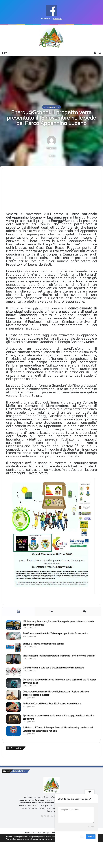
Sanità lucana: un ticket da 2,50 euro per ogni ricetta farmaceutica (55, 633)
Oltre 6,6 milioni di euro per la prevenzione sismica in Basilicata (53, 667)
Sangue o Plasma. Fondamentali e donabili (43, 643)
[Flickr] (48, 816)
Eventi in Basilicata (51, 107)
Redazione (51, 148)
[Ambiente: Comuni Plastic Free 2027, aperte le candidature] (13, 707)
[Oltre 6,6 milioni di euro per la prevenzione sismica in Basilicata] (13, 671)
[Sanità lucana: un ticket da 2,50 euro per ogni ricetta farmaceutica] (13, 636)
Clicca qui (57, 18)
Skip (82, 836)
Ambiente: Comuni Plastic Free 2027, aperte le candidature (52, 703)
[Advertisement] (51, 77)
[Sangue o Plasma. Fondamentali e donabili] (13, 647)
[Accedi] (95, 53)
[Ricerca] (99, 53)
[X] (45, 816)
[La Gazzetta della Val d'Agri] (51, 37)
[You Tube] (51, 816)
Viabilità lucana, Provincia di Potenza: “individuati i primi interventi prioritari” (59, 655)
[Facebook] (41, 816)
